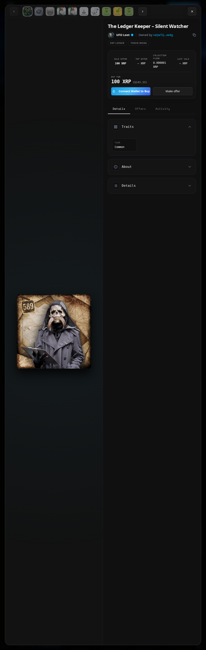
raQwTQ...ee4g (163, 35)
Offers (140, 109)
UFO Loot (123, 35)
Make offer (173, 91)
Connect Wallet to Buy (134, 91)
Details (119, 109)
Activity (163, 109)
